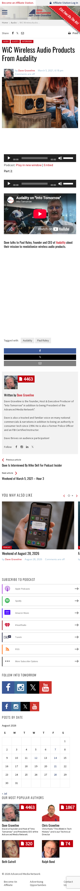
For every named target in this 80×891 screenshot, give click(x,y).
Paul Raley (43, 340)
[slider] (68, 157)
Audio (6, 41)
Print (75, 33)
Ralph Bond (48, 861)
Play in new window (29, 165)
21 (55, 766)
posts (28, 379)
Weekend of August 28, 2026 (20, 553)
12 (36, 758)
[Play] (9, 158)
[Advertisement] (40, 141)
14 (55, 758)
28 (55, 774)
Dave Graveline (13, 559)
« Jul (4, 793)
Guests (15, 41)
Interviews (27, 41)
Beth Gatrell (9, 861)
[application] (40, 158)
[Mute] (60, 158)
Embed (48, 165)
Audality (60, 242)
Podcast (6, 547)
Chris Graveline (50, 825)
